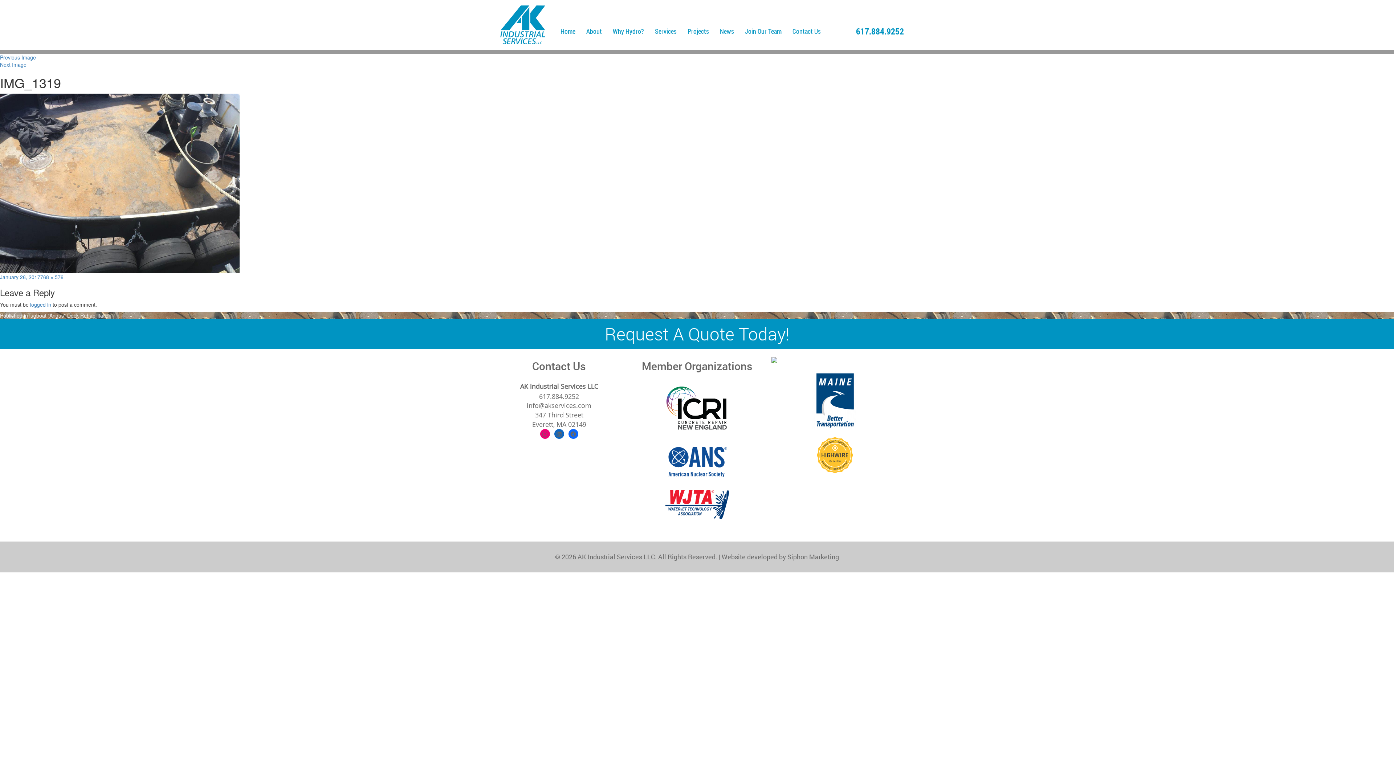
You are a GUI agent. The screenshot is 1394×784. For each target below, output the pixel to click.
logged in (40, 304)
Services (666, 31)
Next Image (13, 64)
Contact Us (806, 31)
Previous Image (18, 57)
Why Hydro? (628, 31)
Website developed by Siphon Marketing (780, 556)
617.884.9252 (880, 31)
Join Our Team (763, 31)
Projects (698, 31)
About (594, 31)
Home (568, 31)
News (727, 31)
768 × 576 (52, 277)
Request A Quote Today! (697, 333)
